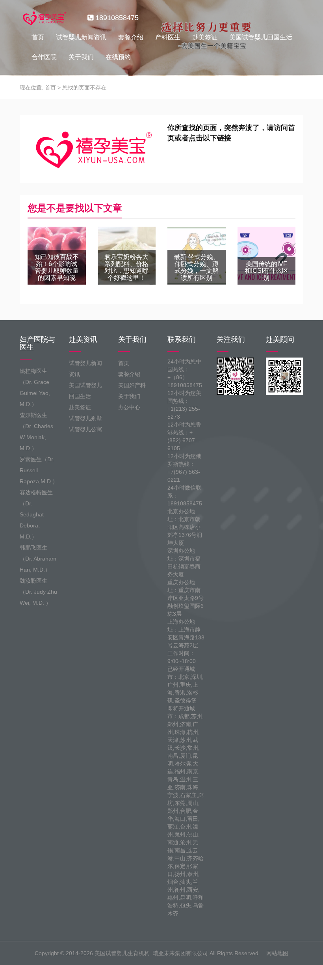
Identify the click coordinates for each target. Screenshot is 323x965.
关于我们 (81, 57)
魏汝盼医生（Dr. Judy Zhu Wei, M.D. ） (38, 592)
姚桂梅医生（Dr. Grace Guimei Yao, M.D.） (35, 387)
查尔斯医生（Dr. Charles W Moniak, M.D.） (36, 431)
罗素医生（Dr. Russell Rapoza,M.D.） (38, 470)
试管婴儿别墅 (85, 418)
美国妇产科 (132, 385)
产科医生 (167, 37)
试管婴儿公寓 (85, 429)
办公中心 (129, 407)
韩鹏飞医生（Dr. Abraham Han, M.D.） (38, 558)
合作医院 (44, 57)
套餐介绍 (130, 37)
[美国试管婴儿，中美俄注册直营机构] (44, 18)
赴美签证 (204, 37)
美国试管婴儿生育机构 (122, 953)
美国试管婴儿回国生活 (260, 37)
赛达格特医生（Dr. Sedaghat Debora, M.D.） (36, 514)
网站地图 (277, 953)
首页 (38, 37)
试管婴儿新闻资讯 (81, 37)
